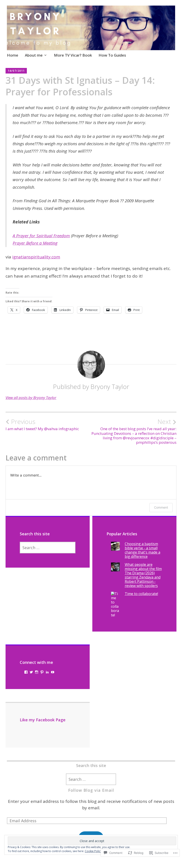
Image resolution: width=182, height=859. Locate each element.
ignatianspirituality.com (36, 257)
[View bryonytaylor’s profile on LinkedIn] (47, 672)
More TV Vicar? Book (73, 55)
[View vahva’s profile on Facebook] (26, 672)
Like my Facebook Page (42, 719)
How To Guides (112, 55)
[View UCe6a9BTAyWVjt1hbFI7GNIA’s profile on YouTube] (52, 672)
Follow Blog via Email (91, 790)
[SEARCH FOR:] (47, 547)
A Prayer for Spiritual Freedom (41, 236)
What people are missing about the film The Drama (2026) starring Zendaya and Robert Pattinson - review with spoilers (143, 575)
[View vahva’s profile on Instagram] (36, 672)
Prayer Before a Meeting (35, 243)
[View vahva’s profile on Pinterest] (42, 672)
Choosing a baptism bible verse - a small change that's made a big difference (142, 550)
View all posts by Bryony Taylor (31, 397)
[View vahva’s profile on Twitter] (31, 672)
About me (34, 55)
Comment (161, 507)
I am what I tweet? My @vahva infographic (42, 424)
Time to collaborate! (141, 593)
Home (12, 55)
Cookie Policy (93, 851)
